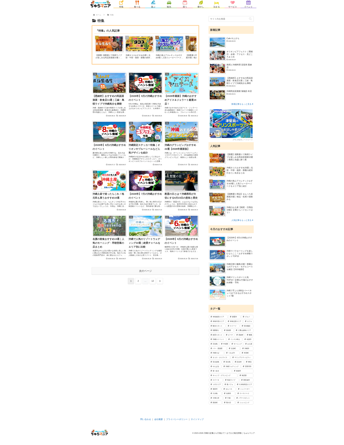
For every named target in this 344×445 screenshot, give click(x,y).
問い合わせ (145, 419)
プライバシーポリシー (177, 419)
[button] (191, 47)
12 (152, 281)
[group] (109, 48)
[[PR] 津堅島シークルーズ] (231, 123)
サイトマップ (197, 419)
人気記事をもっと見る (241, 220)
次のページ (145, 270)
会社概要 (158, 419)
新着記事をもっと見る (241, 104)
